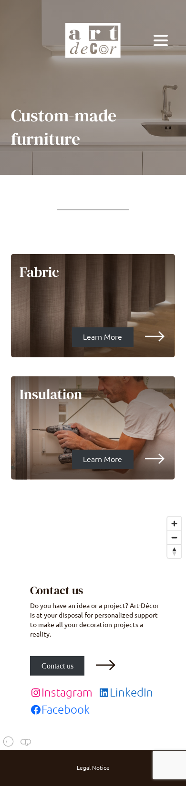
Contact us (57, 666)
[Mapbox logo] (24, 741)
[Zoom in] (174, 524)
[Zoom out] (174, 537)
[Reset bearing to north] (174, 551)
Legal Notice (93, 768)
